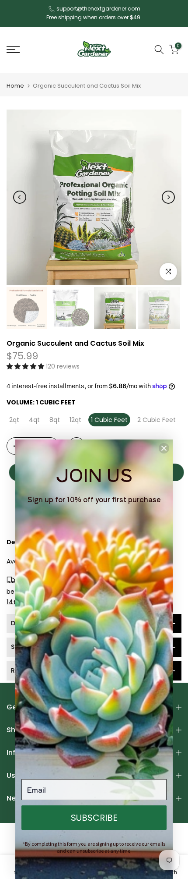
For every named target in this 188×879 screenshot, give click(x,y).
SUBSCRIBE (94, 818)
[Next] (168, 197)
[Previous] (19, 197)
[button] (26, 366)
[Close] (164, 448)
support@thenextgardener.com (98, 8)
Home (15, 86)
